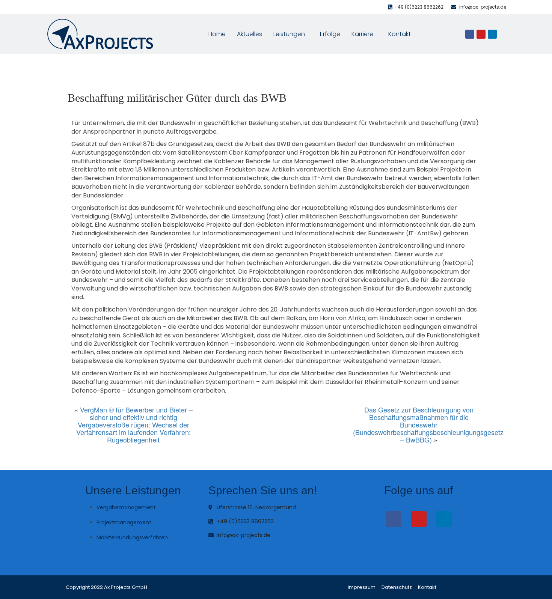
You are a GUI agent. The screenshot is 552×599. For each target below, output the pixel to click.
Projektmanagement (124, 522)
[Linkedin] (492, 34)
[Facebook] (469, 34)
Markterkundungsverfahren (132, 537)
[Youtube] (481, 34)
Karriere (362, 34)
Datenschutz (397, 587)
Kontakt (399, 34)
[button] (291, 34)
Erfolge (330, 34)
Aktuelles (249, 34)
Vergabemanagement (126, 507)
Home (217, 34)
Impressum (362, 587)
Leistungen (289, 34)
